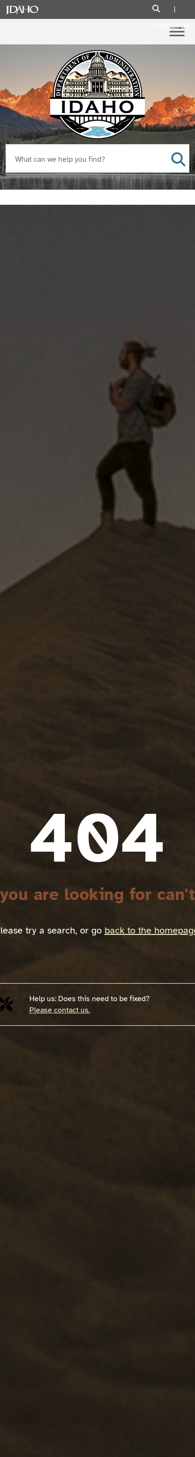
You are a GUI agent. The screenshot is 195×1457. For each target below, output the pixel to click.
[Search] (165, 9)
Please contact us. (59, 1010)
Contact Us (170, 26)
